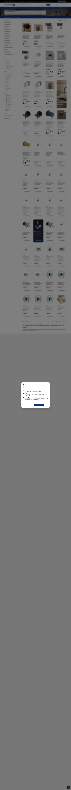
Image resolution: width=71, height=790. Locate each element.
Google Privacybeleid (26, 401)
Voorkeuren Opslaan (39, 404)
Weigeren (30, 404)
